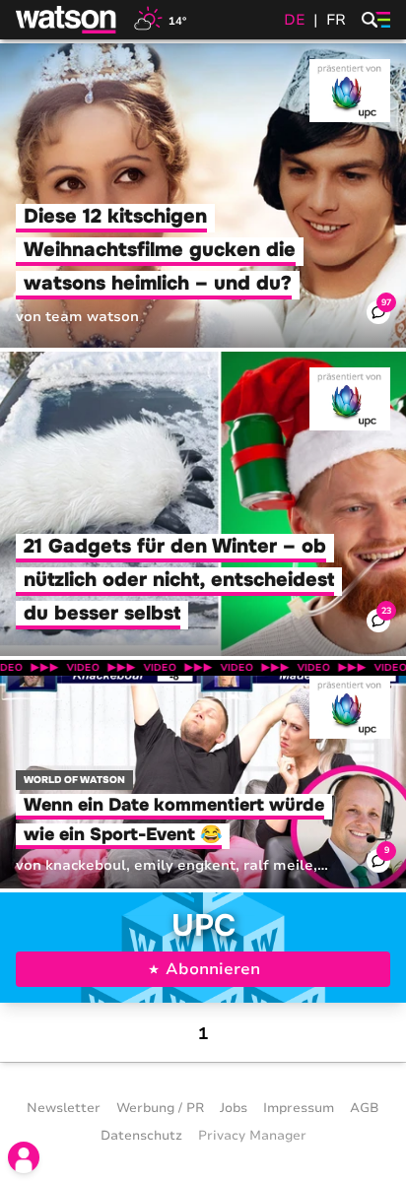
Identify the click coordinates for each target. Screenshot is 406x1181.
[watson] (67, 19)
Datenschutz (141, 1136)
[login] (23, 1157)
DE (294, 20)
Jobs (233, 1108)
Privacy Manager (252, 1136)
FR (336, 20)
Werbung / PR (160, 1108)
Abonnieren (213, 969)
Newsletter (64, 1108)
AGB (364, 1108)
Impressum (298, 1108)
